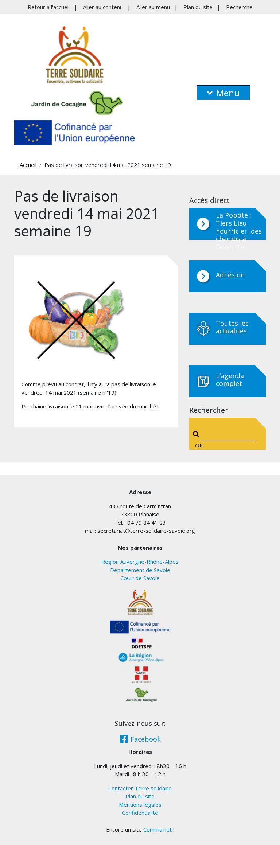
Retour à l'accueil (49, 7)
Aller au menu (153, 7)
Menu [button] (228, 93)
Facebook (145, 739)
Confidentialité (140, 812)
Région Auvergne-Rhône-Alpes (140, 561)
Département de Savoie (140, 570)
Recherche (239, 7)
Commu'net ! (158, 829)
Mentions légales (140, 804)
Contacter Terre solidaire (140, 788)
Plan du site (198, 7)
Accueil (28, 164)
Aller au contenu (103, 7)
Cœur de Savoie (140, 578)
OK (197, 445)
